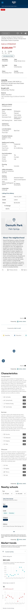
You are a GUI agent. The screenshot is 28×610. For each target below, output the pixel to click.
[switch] (18, 33)
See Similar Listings (8, 56)
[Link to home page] (14, 2)
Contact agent (5, 33)
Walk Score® (17, 328)
